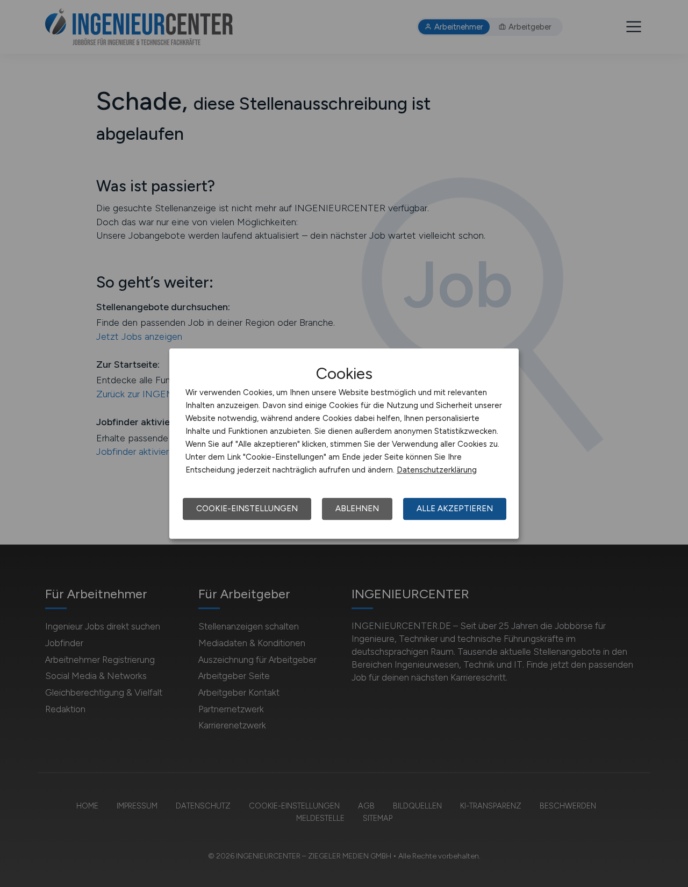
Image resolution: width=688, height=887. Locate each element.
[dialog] (344, 443)
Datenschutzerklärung (437, 470)
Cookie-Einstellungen (247, 508)
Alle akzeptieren (455, 508)
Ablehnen (357, 508)
